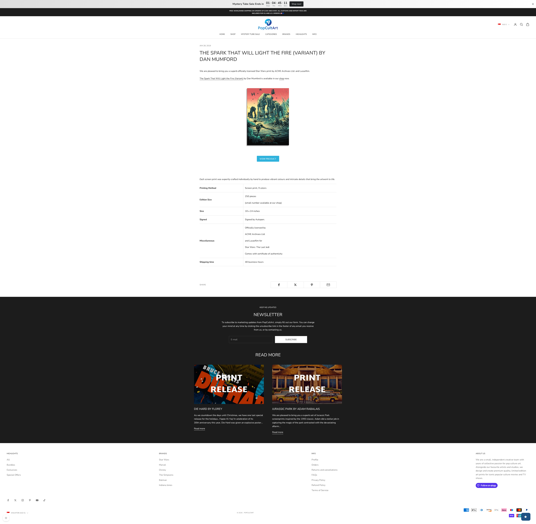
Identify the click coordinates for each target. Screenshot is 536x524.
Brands (286, 34)
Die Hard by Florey (208, 409)
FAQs (314, 474)
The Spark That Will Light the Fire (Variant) (221, 78)
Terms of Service (320, 490)
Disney (162, 469)
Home (222, 34)
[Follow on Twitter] (15, 500)
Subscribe (291, 339)
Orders (315, 464)
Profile (315, 459)
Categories (271, 34)
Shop (232, 34)
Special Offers (14, 474)
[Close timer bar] (533, 4)
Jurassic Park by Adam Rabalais (296, 409)
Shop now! (296, 4)
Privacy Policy (318, 480)
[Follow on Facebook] (8, 500)
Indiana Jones (165, 485)
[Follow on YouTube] (37, 500)
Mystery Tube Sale (250, 34)
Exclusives (12, 469)
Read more (199, 428)
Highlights (301, 34)
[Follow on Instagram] (22, 500)
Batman (163, 480)
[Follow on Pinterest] (29, 500)
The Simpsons (166, 474)
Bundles (11, 464)
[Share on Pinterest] (312, 285)
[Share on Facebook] (279, 285)
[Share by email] (328, 285)
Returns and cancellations (325, 469)
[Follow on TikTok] (44, 500)
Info (314, 34)
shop (281, 78)
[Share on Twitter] (295, 285)
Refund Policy (318, 485)
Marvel (162, 464)
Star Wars (164, 459)
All (8, 459)
